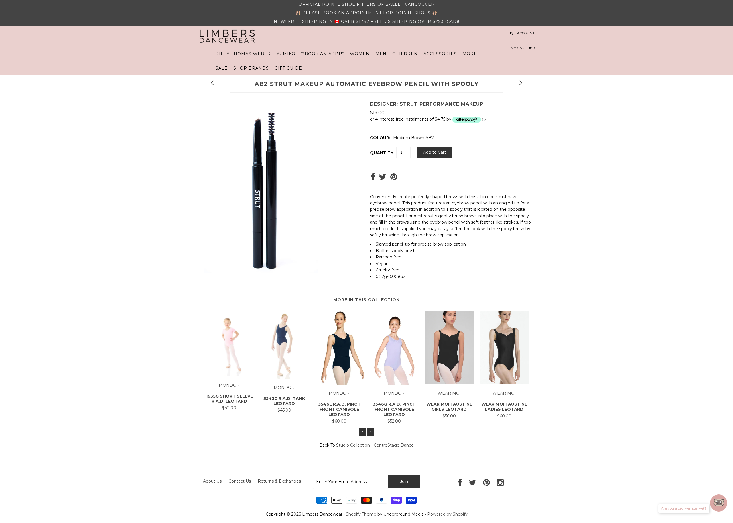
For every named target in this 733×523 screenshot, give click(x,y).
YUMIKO (286, 53)
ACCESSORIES (440, 53)
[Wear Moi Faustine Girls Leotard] (449, 383)
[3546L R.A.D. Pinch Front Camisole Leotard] (339, 383)
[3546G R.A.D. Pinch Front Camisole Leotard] (394, 383)
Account (526, 33)
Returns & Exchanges (279, 481)
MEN (381, 53)
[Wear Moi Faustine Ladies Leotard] (504, 383)
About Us (212, 481)
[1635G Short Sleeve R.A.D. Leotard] (229, 375)
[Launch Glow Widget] (718, 503)
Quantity (381, 152)
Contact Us (239, 481)
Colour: (380, 137)
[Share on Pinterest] (393, 178)
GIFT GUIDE (288, 68)
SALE (222, 68)
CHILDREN (405, 53)
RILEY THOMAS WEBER (243, 53)
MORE (469, 53)
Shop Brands (251, 68)
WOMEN (360, 53)
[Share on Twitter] (382, 178)
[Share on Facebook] (373, 178)
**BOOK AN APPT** (322, 53)
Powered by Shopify (447, 514)
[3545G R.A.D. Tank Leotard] (284, 377)
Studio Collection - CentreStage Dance (375, 445)
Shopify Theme (361, 514)
